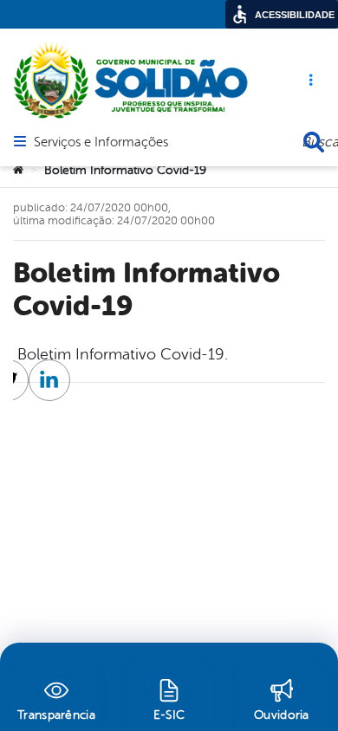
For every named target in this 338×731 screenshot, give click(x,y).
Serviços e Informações (101, 143)
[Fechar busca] (313, 142)
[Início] (18, 170)
